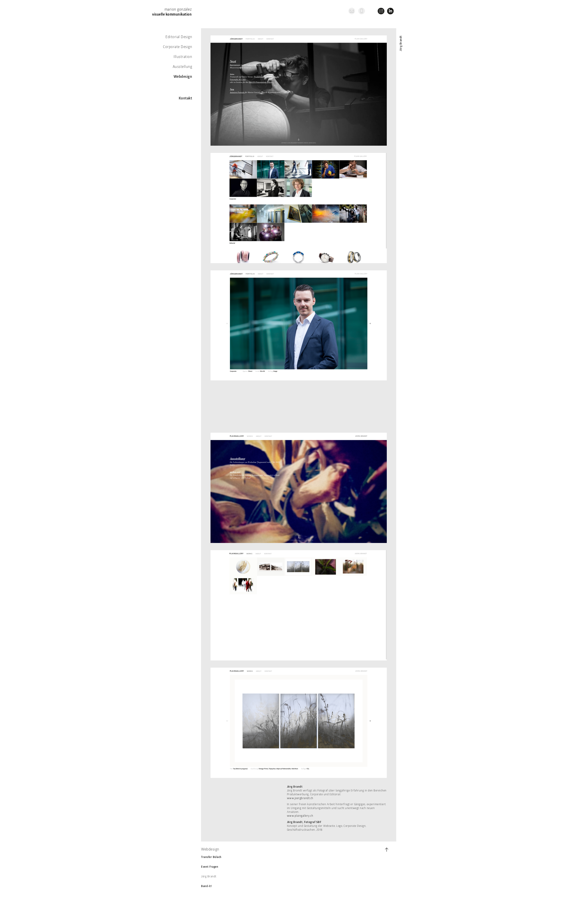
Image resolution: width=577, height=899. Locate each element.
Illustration (183, 57)
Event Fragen (209, 867)
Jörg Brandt (208, 876)
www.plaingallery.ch (300, 816)
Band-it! (206, 886)
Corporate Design (177, 47)
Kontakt (185, 98)
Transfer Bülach (211, 857)
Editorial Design (178, 37)
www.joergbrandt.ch (300, 798)
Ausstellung (182, 67)
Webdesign (183, 77)
